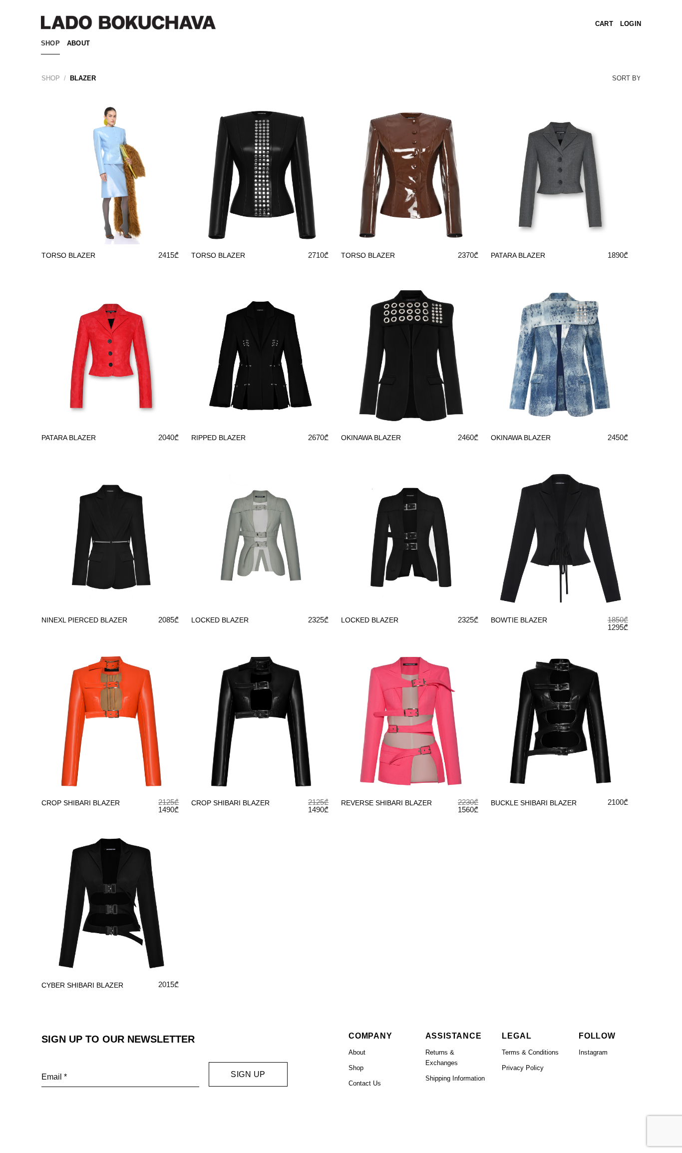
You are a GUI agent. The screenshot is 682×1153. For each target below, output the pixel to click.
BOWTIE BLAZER (519, 620)
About (78, 43)
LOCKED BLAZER (220, 620)
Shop (50, 43)
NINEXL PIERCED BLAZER (84, 620)
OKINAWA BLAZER (371, 438)
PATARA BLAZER (518, 255)
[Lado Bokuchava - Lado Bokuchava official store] (128, 22)
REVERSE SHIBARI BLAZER (386, 803)
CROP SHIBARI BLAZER (80, 803)
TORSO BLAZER (68, 255)
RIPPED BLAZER (218, 438)
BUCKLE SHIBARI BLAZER (534, 803)
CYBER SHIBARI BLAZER (82, 985)
